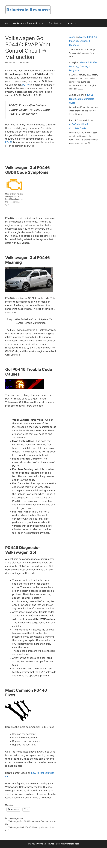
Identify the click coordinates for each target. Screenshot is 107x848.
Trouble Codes (55, 23)
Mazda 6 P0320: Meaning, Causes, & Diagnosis (83, 41)
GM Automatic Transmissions (26, 23)
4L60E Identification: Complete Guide (81, 99)
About (70, 23)
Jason (72, 37)
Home (5, 23)
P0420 (9, 142)
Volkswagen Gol (15, 818)
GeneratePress (72, 844)
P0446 (26, 84)
